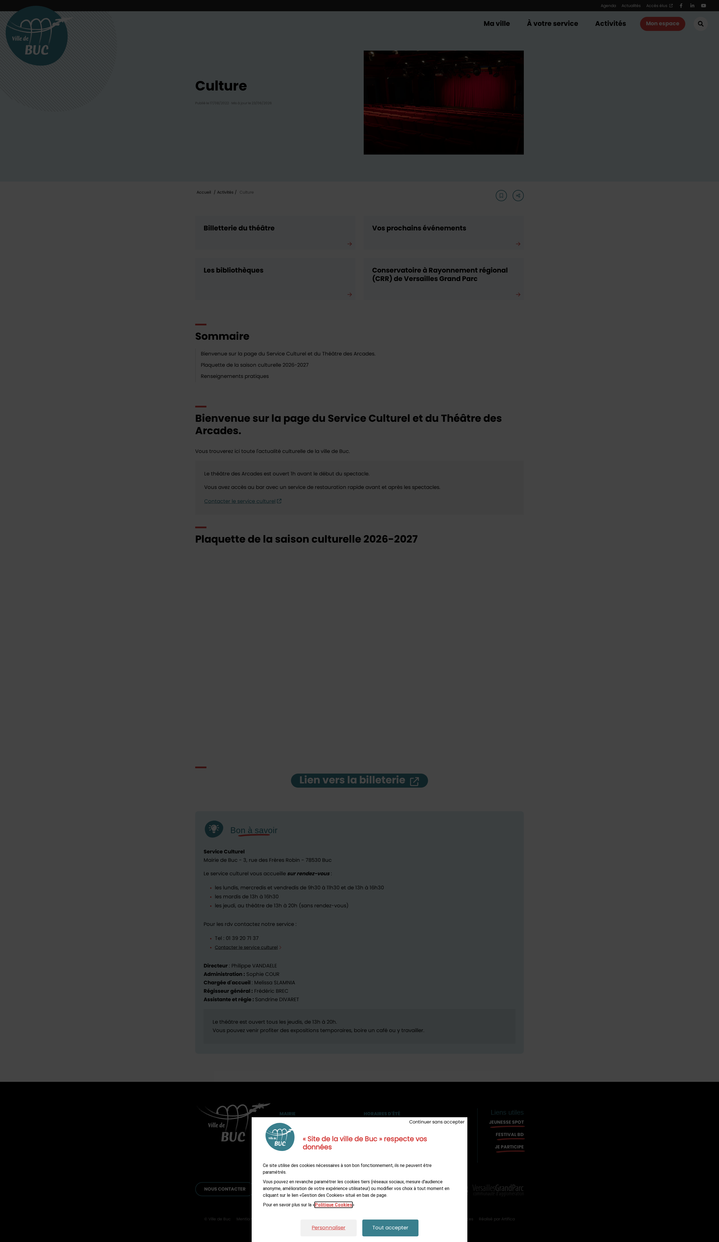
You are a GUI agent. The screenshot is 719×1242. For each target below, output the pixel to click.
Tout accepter (390, 1227)
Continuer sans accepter (437, 1122)
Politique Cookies (333, 1204)
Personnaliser (328, 1227)
